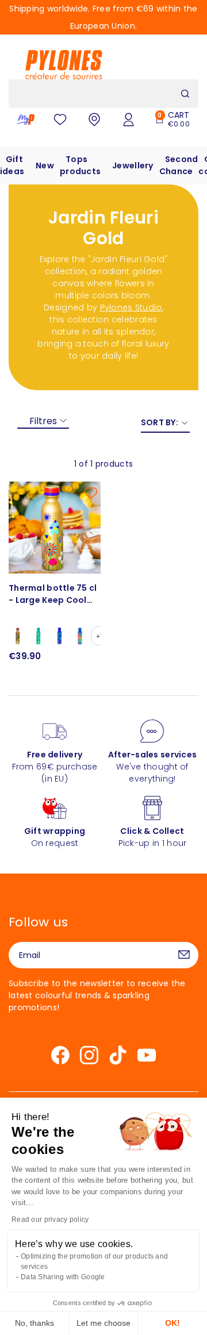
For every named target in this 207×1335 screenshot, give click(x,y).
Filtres (43, 421)
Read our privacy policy (50, 1219)
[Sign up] (184, 955)
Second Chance (178, 165)
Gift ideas (12, 165)
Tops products (80, 165)
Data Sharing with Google (63, 1277)
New (45, 165)
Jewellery (133, 165)
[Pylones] (64, 64)
